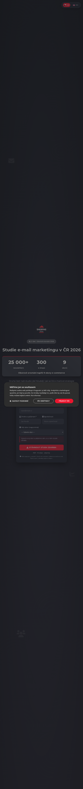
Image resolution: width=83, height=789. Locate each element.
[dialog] (41, 394)
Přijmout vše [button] (64, 401)
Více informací (36, 395)
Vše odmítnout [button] (43, 401)
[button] (19, 401)
